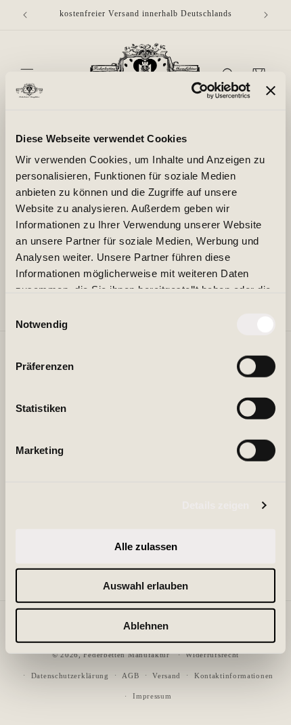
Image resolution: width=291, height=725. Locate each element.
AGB (130, 675)
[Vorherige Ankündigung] (25, 15)
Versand (166, 675)
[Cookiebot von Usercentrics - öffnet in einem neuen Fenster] (191, 91)
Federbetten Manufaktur (126, 654)
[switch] (256, 366)
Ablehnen (146, 625)
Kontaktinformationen (233, 675)
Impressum (152, 696)
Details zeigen (215, 505)
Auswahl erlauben (145, 586)
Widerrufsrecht (212, 654)
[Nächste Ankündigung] (266, 15)
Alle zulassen (145, 546)
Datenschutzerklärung (70, 675)
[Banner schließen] (270, 91)
